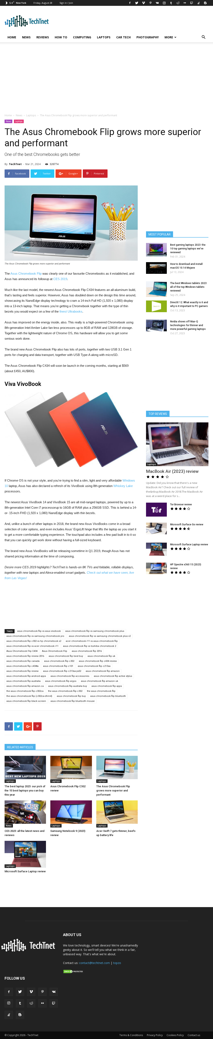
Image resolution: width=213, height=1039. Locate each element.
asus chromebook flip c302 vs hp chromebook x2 (33, 641)
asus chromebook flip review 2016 (25, 656)
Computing (82, 37)
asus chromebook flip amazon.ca (25, 686)
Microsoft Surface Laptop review (25, 871)
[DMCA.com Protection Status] (73, 972)
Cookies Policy (175, 1035)
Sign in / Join (66, 2)
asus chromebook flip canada (23, 661)
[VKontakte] (157, 3)
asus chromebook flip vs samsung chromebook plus (94, 631)
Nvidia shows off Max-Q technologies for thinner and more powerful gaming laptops (188, 325)
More (169, 37)
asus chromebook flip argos (60, 681)
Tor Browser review (181, 504)
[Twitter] (137, 3)
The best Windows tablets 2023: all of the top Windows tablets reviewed (188, 287)
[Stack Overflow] (198, 3)
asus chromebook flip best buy (66, 656)
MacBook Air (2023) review (172, 471)
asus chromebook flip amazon (103, 671)
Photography (147, 37)
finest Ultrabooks (70, 311)
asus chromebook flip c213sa (94, 666)
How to (61, 37)
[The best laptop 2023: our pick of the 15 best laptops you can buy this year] (25, 767)
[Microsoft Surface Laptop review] (25, 854)
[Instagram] (164, 3)
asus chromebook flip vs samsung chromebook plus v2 (100, 636)
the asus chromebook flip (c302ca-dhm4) (29, 696)
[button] (203, 38)
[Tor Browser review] (156, 510)
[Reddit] (178, 3)
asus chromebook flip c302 (59, 661)
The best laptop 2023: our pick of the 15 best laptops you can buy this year (25, 790)
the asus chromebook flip (101, 691)
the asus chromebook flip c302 (65, 691)
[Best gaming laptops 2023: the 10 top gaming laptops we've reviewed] (156, 250)
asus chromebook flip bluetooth (108, 696)
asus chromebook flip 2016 (87, 651)
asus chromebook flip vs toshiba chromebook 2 (89, 646)
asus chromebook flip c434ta (22, 666)
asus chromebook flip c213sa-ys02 (62, 671)
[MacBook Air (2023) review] (177, 444)
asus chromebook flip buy (71, 696)
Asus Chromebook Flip (26, 273)
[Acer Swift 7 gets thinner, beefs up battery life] (117, 812)
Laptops (103, 37)
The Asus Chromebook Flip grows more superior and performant (113, 790)
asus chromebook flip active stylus (113, 676)
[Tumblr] (171, 3)
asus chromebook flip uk (101, 656)
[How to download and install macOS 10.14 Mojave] (156, 268)
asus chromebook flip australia (23, 681)
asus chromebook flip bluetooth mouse (73, 701)
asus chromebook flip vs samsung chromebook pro (35, 636)
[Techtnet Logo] (29, 951)
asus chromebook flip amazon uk (99, 681)
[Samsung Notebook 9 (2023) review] (71, 812)
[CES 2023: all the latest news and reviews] (25, 812)
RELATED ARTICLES (20, 747)
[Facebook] (130, 3)
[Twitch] (191, 3)
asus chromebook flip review (22, 671)
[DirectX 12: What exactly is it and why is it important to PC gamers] (156, 306)
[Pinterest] (150, 3)
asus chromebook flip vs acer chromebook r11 (32, 646)
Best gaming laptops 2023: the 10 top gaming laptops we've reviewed (188, 248)
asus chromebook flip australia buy (67, 686)
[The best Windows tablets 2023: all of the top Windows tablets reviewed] (156, 289)
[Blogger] (205, 3)
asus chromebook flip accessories (70, 676)
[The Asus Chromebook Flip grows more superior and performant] (117, 767)
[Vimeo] (143, 3)
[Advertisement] (106, 80)
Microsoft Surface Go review (186, 524)
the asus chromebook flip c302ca (24, 691)
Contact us (194, 1035)
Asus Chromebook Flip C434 (21, 651)
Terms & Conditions (131, 1035)
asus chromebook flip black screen (26, 701)
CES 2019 (60, 279)
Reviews (42, 37)
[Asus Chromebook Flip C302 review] (71, 767)
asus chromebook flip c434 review (98, 661)
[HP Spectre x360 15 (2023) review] (156, 568)
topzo (117, 963)
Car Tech (123, 37)
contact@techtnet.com (94, 963)
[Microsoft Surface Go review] (156, 528)
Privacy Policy (155, 1035)
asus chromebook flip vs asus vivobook (39, 631)
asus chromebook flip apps (107, 686)
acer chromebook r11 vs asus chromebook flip (92, 641)
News (26, 37)
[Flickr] (185, 3)
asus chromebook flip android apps (26, 676)
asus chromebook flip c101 (58, 666)
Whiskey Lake (123, 486)
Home (11, 37)
